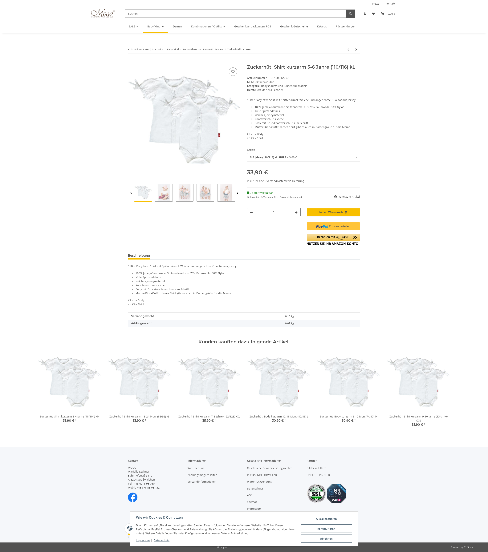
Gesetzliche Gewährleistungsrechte (269, 468)
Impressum (143, 540)
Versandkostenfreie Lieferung (285, 181)
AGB (249, 495)
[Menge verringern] (251, 212)
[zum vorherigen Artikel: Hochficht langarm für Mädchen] (348, 49)
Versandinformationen (202, 481)
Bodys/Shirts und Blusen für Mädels (284, 86)
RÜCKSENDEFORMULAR (262, 475)
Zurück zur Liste (139, 49)
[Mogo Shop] (103, 13)
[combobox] (303, 157)
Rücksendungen (346, 26)
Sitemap (252, 502)
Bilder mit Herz (316, 468)
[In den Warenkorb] (131, 62)
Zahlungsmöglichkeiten (202, 475)
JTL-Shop (468, 547)
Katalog (322, 26)
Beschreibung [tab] (139, 255)
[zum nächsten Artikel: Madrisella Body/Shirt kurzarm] (356, 49)
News (375, 3)
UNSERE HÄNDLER (318, 475)
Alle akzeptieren (326, 518)
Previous (131, 193)
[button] (365, 13)
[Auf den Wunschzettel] (233, 71)
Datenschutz (161, 540)
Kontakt (390, 3)
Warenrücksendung (259, 481)
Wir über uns (196, 468)
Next (238, 193)
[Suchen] (350, 14)
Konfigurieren (326, 528)
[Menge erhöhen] (296, 212)
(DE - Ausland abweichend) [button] (288, 197)
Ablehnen (326, 538)
